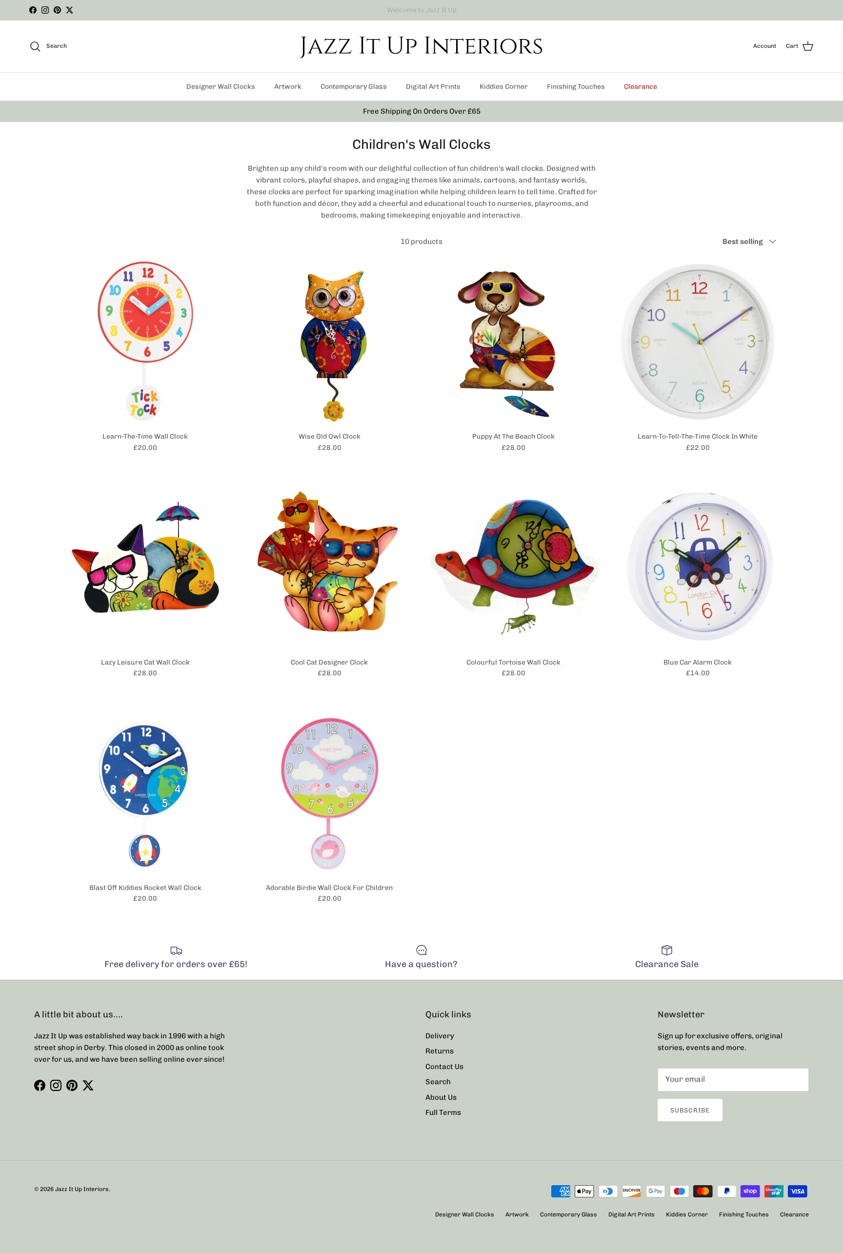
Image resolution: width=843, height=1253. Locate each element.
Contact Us (444, 1066)
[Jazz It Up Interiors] (421, 46)
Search (438, 1081)
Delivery (439, 1035)
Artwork (287, 86)
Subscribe (690, 1110)
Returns (439, 1051)
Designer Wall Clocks (220, 86)
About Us (441, 1097)
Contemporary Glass (354, 86)
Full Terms (443, 1112)
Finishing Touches (576, 86)
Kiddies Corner (504, 86)
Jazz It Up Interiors (82, 1189)
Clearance (640, 86)
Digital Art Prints (433, 86)
